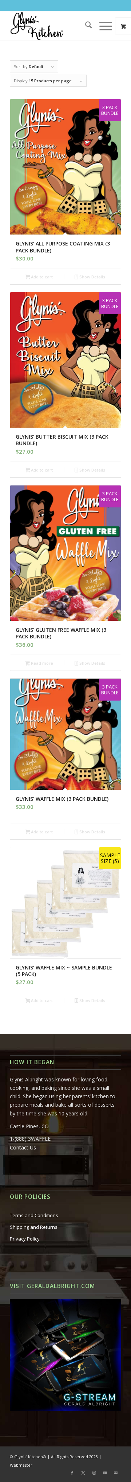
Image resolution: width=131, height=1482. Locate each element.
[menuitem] (85, 26)
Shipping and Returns (33, 1227)
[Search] (85, 26)
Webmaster (21, 1465)
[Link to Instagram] (93, 1472)
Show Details (91, 276)
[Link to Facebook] (72, 1472)
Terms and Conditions (34, 1215)
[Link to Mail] (115, 1472)
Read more (41, 663)
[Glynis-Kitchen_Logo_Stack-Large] (54, 26)
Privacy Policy (25, 1238)
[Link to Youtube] (104, 1472)
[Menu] (102, 26)
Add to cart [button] (41, 276)
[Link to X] (83, 1472)
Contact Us (23, 1147)
